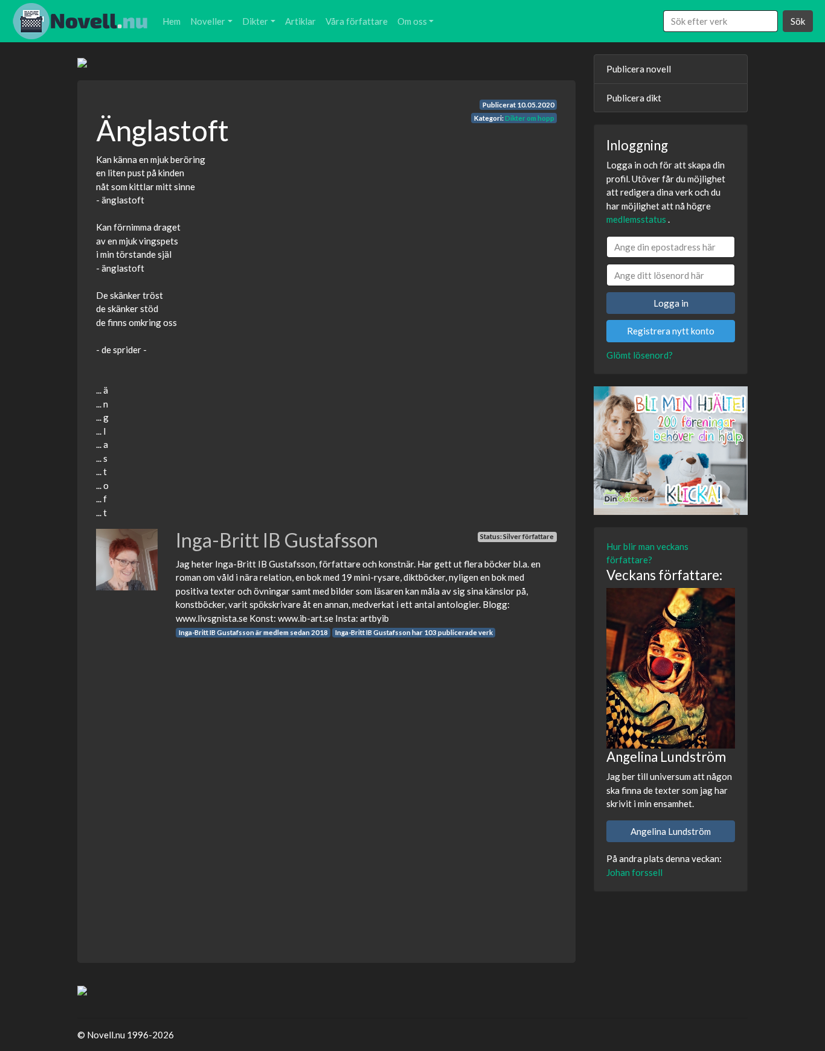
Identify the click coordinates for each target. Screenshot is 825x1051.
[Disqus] (326, 790)
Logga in (671, 303)
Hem (171, 21)
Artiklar (300, 21)
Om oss (412, 21)
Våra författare (357, 21)
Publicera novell (638, 68)
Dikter (255, 21)
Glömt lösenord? (639, 355)
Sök (798, 21)
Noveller (207, 21)
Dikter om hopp (529, 118)
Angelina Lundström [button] (671, 831)
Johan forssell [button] (634, 872)
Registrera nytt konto (670, 330)
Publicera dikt (633, 97)
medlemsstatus (636, 219)
